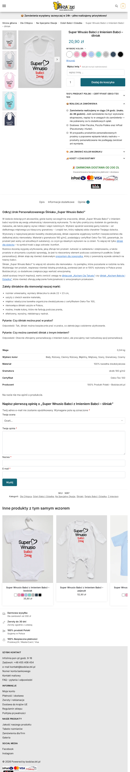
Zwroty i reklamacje (13, 699)
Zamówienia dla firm (13, 733)
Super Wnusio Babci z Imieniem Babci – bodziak (27, 589)
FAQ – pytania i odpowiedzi (17, 679)
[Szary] (106, 54)
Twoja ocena (8, 414)
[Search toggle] (116, 6)
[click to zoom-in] (39, 59)
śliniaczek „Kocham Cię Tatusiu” (78, 275)
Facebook (7, 748)
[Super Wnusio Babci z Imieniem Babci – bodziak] (27, 549)
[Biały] (69, 54)
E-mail (6, 468)
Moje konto (8, 691)
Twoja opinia (9, 428)
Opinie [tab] (83, 201)
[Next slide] (57, 59)
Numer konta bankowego (16, 671)
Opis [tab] (42, 201)
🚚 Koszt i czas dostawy (80, 158)
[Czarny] (120, 54)
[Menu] (7, 6)
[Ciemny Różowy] (84, 54)
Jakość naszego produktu (16, 724)
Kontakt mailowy (11, 675)
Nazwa (6, 457)
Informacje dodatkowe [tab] (61, 201)
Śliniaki (80, 496)
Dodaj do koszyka (102, 82)
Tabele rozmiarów (12, 728)
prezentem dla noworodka (69, 256)
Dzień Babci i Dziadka (71, 23)
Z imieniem (113, 496)
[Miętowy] (98, 54)
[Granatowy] (113, 54)
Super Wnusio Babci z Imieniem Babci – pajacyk (81, 589)
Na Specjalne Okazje (46, 23)
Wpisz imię (87, 66)
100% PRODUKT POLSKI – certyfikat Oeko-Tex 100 (92, 95)
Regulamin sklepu (12, 708)
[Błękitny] (91, 54)
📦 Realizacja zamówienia (81, 103)
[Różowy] (77, 54)
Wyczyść (70, 60)
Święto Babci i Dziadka (95, 496)
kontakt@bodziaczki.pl (22, 666)
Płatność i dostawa (12, 695)
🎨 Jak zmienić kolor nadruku (84, 151)
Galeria (6, 737)
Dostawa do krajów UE (14, 704)
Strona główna (9, 23)
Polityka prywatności (14, 713)
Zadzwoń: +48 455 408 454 (18, 662)
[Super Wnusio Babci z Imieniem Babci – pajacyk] (81, 549)
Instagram (7, 753)
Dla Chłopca (26, 23)
